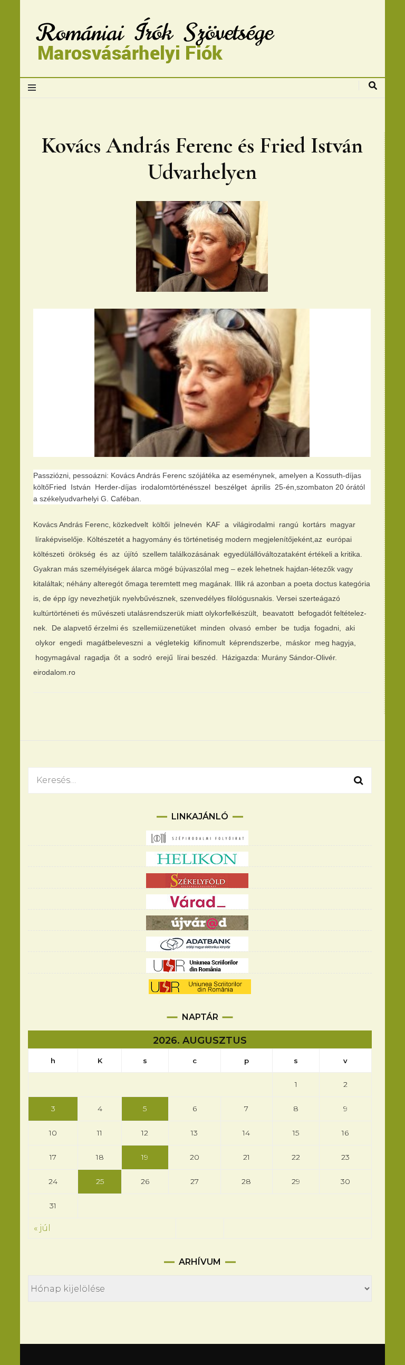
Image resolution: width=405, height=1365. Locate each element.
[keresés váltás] (373, 85)
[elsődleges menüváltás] (34, 88)
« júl (42, 1228)
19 (144, 1157)
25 (100, 1181)
